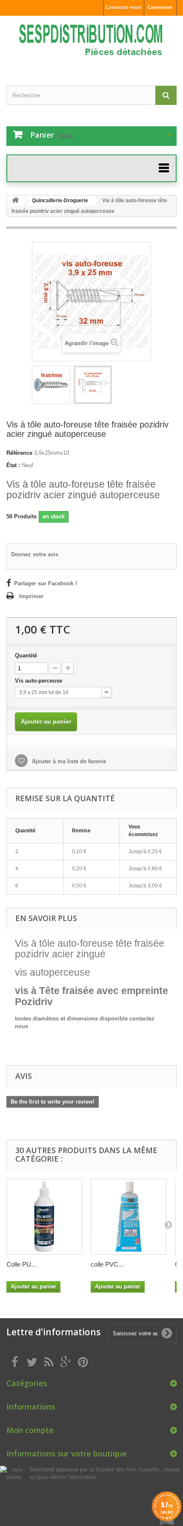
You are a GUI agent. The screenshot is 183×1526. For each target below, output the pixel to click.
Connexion (160, 7)
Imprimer (31, 596)
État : (13, 465)
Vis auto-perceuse (39, 680)
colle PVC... (107, 1264)
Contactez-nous (124, 7)
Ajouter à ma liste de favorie (68, 761)
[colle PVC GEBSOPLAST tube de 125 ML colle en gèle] (128, 1217)
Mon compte (30, 1430)
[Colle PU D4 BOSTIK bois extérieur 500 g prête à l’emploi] (44, 1217)
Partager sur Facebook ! (45, 583)
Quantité (26, 655)
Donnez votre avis (34, 554)
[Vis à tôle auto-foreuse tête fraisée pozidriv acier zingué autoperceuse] (51, 385)
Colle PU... (21, 1264)
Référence (19, 453)
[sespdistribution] (91, 43)
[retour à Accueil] (15, 200)
